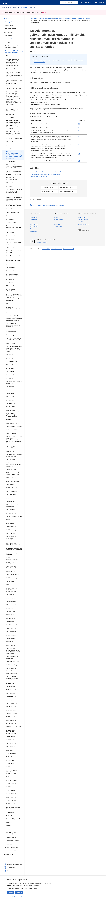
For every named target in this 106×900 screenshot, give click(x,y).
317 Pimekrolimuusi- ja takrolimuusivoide (12, 110)
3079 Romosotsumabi (11, 673)
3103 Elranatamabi (11, 760)
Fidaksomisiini (9, 815)
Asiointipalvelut (11, 867)
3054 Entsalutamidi (11, 584)
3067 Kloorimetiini (11, 628)
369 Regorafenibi (10, 279)
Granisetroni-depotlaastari (13, 818)
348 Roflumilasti (10, 232)
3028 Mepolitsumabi (11, 491)
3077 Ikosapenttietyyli (11, 665)
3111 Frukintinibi (10, 790)
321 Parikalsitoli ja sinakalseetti (14, 138)
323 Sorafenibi (10, 145)
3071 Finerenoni (10, 638)
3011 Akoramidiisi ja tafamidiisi (14, 426)
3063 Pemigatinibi (10, 614)
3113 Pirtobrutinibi (11, 797)
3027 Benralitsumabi (11, 488)
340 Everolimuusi (10, 209)
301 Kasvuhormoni (11, 55)
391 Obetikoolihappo (11, 361)
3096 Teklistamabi (10, 736)
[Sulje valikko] (22, 39)
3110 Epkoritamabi (11, 787)
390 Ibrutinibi (9, 358)
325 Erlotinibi (9, 148)
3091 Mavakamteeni (11, 713)
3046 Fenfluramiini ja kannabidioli (11, 554)
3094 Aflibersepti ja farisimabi (13, 726)
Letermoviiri (9, 822)
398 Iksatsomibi (10, 386)
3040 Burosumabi (10, 533)
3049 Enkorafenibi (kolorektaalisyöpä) (11, 567)
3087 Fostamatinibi (11, 700)
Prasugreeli (9, 829)
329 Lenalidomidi (10, 161)
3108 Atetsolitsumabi (11, 780)
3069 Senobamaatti (11, 631)
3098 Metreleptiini (11, 743)
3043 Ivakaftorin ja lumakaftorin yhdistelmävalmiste (11, 538)
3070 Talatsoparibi (11, 635)
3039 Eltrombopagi (11, 530)
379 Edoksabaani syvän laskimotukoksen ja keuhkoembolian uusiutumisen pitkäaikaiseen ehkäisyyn (14, 318)
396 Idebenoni (9, 378)
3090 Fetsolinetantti (11, 710)
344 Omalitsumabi (11, 222)
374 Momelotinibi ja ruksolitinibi (11, 290)
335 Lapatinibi (9, 186)
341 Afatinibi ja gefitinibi (12, 212)
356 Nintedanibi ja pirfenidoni (13, 255)
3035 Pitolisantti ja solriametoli (14, 516)
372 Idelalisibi (9, 282)
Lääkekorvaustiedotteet (10, 28)
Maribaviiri (9, 825)
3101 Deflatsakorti (11, 753)
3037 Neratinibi (10, 523)
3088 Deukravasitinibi (11, 703)
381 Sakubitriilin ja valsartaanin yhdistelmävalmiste (14, 330)
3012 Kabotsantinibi (11, 430)
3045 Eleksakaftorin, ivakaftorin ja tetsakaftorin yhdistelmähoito (14, 549)
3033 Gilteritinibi (10, 509)
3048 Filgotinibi (10, 563)
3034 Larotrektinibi (11, 513)
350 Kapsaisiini (10, 239)
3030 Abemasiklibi (11, 498)
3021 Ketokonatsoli (11, 469)
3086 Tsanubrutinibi (11, 696)
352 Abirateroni (10, 247)
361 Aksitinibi (9, 264)
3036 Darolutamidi (11, 519)
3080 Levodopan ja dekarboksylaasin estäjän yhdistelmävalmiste (12, 678)
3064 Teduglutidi (10, 618)
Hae (81, 2)
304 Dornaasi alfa (10, 68)
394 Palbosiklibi (10, 371)
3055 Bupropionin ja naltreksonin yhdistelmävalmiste (11, 590)
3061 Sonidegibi (10, 608)
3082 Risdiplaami (10, 686)
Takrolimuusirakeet (11, 837)
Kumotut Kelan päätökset (11, 851)
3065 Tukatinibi (10, 621)
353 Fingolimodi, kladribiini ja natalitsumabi (13, 251)
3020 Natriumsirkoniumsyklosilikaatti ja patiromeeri (14, 464)
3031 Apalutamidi (10, 501)
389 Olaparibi (9, 354)
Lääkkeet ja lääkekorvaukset (12, 22)
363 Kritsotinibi (10, 270)
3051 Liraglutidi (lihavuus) (12, 574)
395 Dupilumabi (10, 375)
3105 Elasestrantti (10, 767)
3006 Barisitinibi (10, 407)
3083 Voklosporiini (11, 689)
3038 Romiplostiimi (11, 526)
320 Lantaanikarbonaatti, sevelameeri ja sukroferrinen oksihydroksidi (13, 133)
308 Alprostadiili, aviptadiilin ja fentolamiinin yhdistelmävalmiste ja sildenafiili (14, 83)
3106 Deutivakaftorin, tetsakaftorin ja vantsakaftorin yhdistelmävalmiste (13, 772)
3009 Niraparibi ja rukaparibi (13, 423)
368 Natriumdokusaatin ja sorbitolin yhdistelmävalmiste (13, 275)
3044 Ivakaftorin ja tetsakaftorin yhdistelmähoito (13, 544)
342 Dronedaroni (10, 215)
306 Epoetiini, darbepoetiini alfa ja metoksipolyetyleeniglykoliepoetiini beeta (14, 75)
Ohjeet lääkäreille (8, 35)
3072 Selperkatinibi (11, 641)
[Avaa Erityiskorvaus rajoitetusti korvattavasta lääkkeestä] (22, 46)
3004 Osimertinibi (10, 400)
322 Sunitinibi (9, 141)
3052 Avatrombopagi (11, 578)
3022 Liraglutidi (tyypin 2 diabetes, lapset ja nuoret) (12, 473)
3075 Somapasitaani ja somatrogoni (12, 657)
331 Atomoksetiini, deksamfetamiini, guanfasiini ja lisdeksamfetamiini (14, 166)
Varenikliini (9, 844)
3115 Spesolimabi (10, 803)
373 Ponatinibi (10, 285)
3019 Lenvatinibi (10, 459)
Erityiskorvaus (8, 42)
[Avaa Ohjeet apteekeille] (22, 32)
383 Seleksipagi (10, 335)
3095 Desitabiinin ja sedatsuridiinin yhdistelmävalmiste (11, 732)
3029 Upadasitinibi (11, 494)
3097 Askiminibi (10, 740)
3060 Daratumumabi (11, 604)
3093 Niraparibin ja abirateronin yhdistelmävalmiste (11, 722)
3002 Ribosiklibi (10, 396)
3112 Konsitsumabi (11, 793)
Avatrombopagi (10, 812)
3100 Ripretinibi (10, 750)
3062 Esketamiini (10, 611)
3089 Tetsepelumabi (11, 706)
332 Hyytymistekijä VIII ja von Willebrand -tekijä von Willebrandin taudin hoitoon (13, 173)
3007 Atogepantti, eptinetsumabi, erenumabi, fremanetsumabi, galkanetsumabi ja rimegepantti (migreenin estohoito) (14, 413)
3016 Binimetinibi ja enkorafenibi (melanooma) (12, 447)
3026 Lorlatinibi (10, 484)
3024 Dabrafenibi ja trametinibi (14, 477)
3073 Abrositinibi (10, 645)
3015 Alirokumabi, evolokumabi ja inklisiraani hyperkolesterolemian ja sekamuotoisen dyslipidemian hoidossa (14, 440)
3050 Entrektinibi (10, 571)
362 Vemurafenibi (10, 267)
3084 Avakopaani (10, 693)
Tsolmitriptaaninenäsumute (13, 840)
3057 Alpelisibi (10, 594)
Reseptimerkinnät (8, 854)
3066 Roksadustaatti (11, 625)
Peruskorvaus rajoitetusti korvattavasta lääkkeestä (11, 51)
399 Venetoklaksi (10, 390)
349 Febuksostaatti (11, 235)
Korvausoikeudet (8, 39)
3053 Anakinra (10, 581)
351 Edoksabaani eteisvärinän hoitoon (13, 243)
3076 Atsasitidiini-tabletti (12, 661)
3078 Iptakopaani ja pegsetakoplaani (11, 669)
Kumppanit (9, 18)
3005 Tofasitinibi (10, 403)
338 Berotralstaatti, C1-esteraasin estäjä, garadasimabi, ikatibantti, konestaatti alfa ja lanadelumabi (14, 198)
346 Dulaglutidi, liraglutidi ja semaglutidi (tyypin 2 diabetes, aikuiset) (14, 227)
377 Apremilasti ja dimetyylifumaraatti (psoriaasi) (13, 308)
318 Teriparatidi (10, 114)
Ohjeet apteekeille (8, 32)
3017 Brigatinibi (10, 451)
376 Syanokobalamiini (11, 303)
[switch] (79, 230)
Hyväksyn (10, 892)
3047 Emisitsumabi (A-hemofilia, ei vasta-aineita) (12, 558)
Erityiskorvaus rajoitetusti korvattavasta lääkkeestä (11, 46)
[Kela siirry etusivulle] (5, 2)
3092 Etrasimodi (10, 716)
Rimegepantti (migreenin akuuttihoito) (12, 833)
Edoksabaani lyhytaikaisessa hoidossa (13, 808)
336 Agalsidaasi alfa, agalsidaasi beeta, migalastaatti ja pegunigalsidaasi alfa (14, 191)
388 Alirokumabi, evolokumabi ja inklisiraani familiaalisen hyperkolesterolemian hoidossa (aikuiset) (14, 349)
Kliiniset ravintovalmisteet (11, 847)
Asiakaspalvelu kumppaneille (14, 864)
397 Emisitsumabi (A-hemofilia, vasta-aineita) (14, 382)
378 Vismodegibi (10, 312)
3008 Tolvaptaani (10, 419)
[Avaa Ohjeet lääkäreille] (22, 35)
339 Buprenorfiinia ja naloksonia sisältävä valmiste (13, 204)
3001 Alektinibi (10, 393)
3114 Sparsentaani (11, 800)
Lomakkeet (10, 871)
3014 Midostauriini (11, 433)
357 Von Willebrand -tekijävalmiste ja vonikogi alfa (13, 260)
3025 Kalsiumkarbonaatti (12, 481)
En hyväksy (19, 892)
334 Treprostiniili (10, 182)
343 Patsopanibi (10, 219)
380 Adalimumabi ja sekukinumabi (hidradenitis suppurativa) (13, 325)
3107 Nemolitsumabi (11, 776)
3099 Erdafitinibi (10, 746)
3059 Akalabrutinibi (11, 601)
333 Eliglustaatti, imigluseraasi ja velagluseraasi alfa (13, 178)
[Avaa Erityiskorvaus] (22, 42)
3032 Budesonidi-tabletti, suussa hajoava (12, 505)
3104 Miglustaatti (10, 763)
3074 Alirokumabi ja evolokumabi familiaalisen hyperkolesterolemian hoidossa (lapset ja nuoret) (14, 651)
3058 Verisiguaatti (10, 598)
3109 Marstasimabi (11, 783)
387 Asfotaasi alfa (10, 343)
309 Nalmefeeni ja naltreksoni (13, 88)
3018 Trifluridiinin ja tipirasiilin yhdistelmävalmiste (14, 455)
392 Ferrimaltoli (10, 364)
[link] (6, 7)
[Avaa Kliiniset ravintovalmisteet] (22, 847)
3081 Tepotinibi (10, 683)
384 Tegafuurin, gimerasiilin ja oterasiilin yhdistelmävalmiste (13, 339)
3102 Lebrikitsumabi (11, 756)
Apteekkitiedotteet (8, 25)
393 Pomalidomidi (10, 368)
